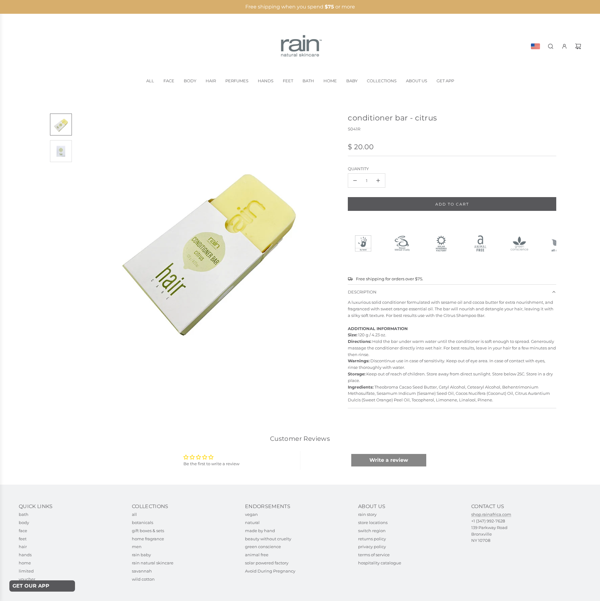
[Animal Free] (483, 243)
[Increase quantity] (378, 180)
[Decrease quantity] (355, 180)
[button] (82, 246)
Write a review (388, 460)
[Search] (551, 46)
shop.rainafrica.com (491, 514)
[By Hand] (365, 243)
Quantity (358, 168)
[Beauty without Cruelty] (405, 243)
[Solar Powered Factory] (444, 243)
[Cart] (578, 46)
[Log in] (564, 46)
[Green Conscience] (522, 243)
